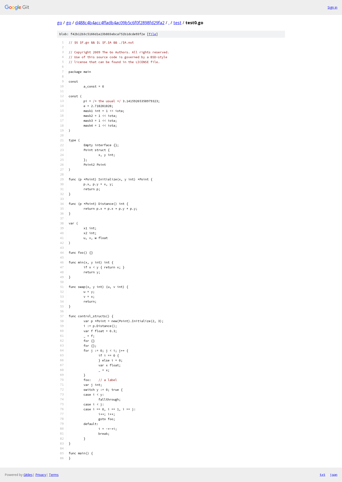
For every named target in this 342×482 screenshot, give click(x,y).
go (59, 22)
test (177, 22)
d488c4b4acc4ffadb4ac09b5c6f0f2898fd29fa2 (119, 22)
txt (322, 474)
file (152, 34)
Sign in (332, 7)
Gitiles (28, 474)
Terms (54, 474)
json (333, 474)
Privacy (40, 474)
